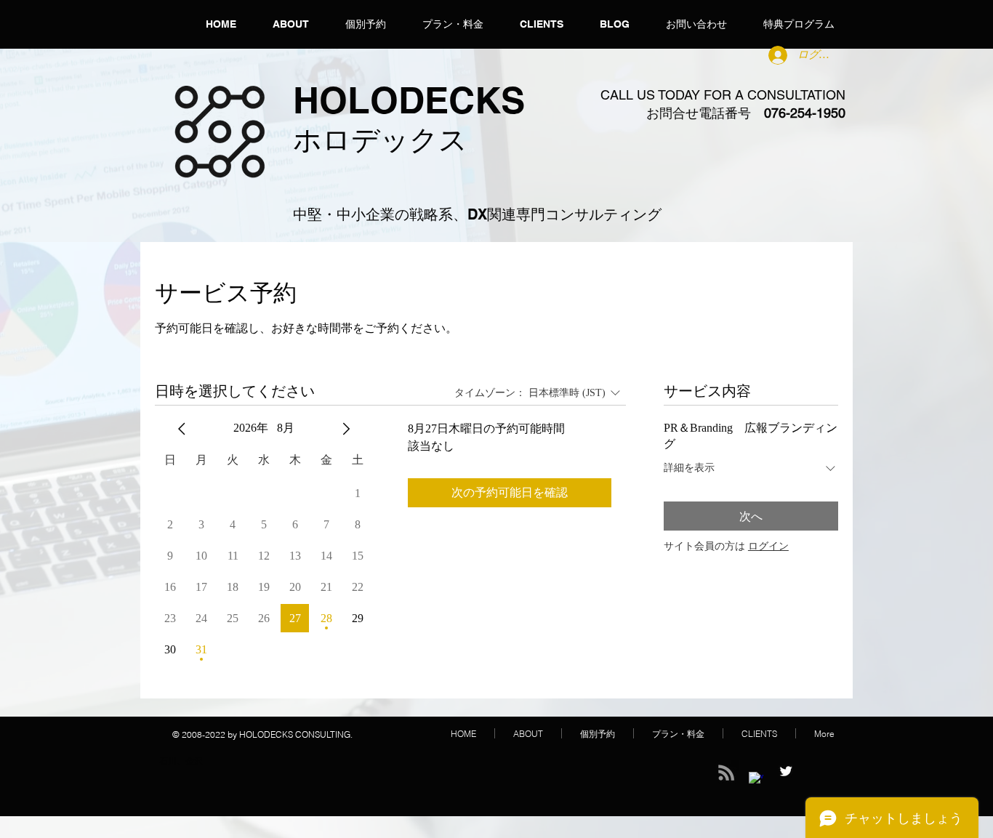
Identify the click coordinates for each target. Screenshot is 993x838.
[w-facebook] (756, 779)
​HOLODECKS (409, 99)
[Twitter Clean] (786, 771)
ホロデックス (380, 139)
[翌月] (346, 429)
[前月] (181, 429)
